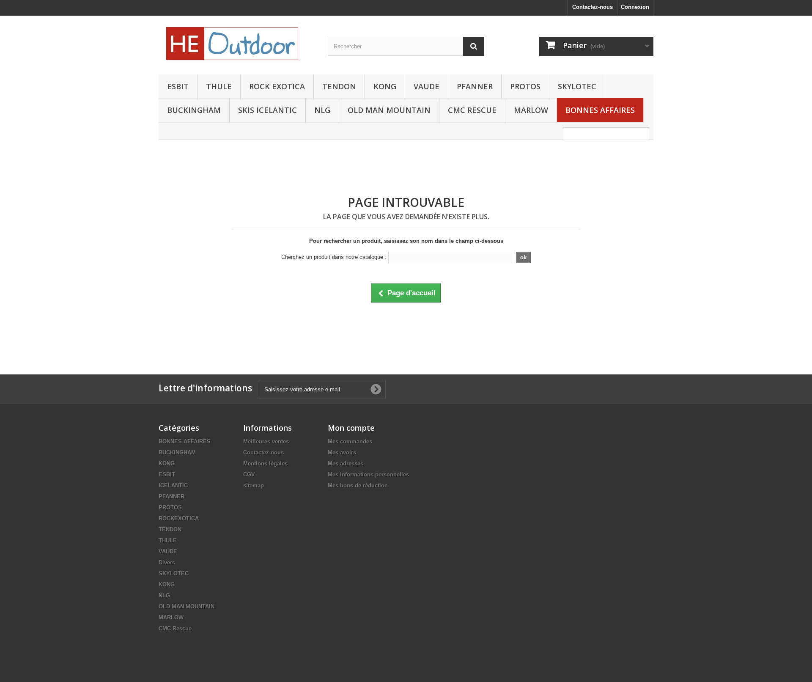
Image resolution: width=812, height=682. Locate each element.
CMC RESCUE (472, 110)
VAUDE (426, 86)
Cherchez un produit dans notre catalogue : (334, 257)
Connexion (635, 7)
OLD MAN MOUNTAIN (389, 110)
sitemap (253, 485)
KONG (384, 86)
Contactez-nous (592, 7)
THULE (219, 86)
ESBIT (178, 86)
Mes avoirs (342, 452)
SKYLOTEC (577, 86)
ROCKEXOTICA (179, 518)
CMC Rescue (175, 628)
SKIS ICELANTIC (267, 110)
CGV (249, 474)
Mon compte (351, 428)
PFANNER (475, 86)
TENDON (339, 86)
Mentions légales (265, 463)
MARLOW (531, 110)
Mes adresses (345, 463)
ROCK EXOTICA (277, 86)
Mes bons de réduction (358, 485)
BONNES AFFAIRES (600, 110)
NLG (322, 110)
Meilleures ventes (266, 441)
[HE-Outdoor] (237, 43)
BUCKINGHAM (194, 110)
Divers (167, 562)
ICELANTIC (173, 485)
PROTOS (525, 86)
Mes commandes (350, 441)
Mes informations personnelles (368, 474)
